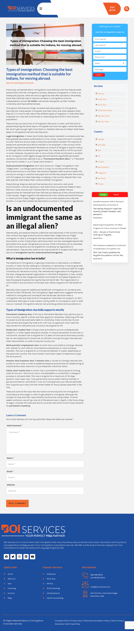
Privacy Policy (76, 621)
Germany (101, 178)
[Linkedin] (26, 556)
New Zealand (103, 167)
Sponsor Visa (103, 121)
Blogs (103, 194)
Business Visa (103, 116)
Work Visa (101, 105)
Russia (100, 184)
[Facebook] (6, 556)
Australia (101, 145)
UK (98, 156)
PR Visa (100, 94)
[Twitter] (13, 556)
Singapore (101, 173)
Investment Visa (104, 110)
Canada (100, 139)
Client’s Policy (117, 621)
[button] (40, 8)
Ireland (100, 162)
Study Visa (101, 99)
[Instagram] (19, 556)
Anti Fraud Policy (73, 624)
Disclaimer (60, 624)
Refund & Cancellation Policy (96, 621)
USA (99, 150)
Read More (97, 218)
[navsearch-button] (126, 8)
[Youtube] (32, 556)
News (116, 194)
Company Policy (62, 621)
